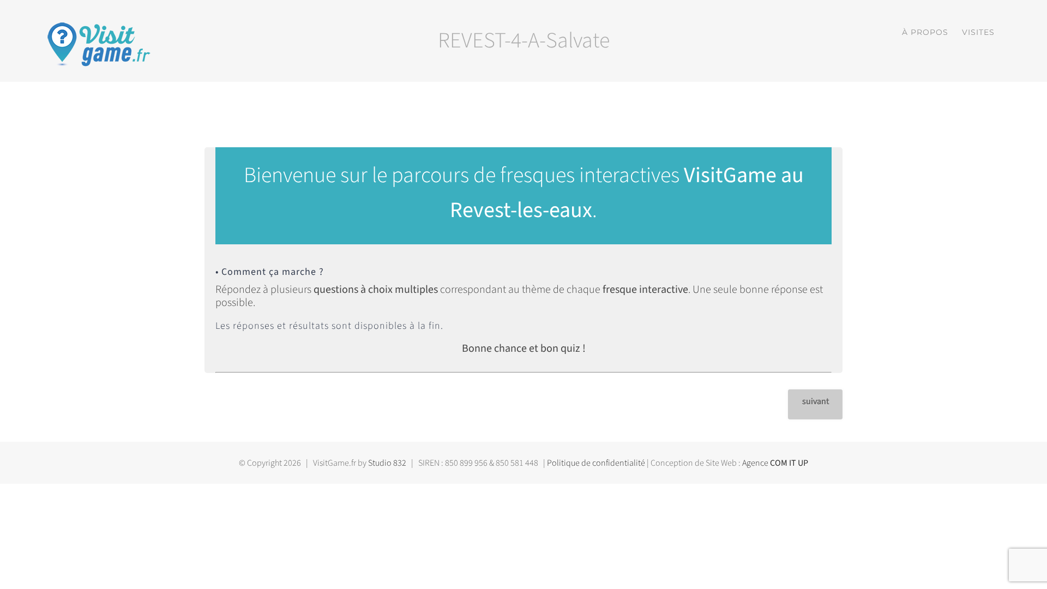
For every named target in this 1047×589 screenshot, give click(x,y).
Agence (775, 463)
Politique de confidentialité (596, 463)
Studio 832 (387, 463)
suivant (815, 401)
